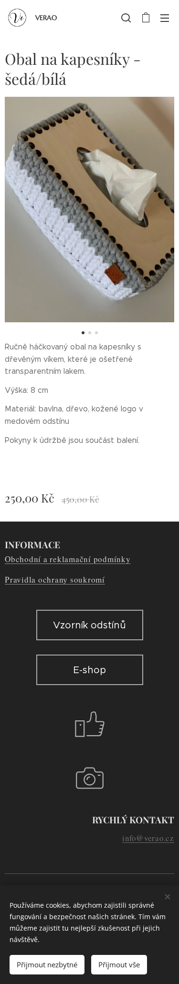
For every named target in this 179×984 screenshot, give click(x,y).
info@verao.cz (148, 837)
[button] (126, 18)
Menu (164, 17)
